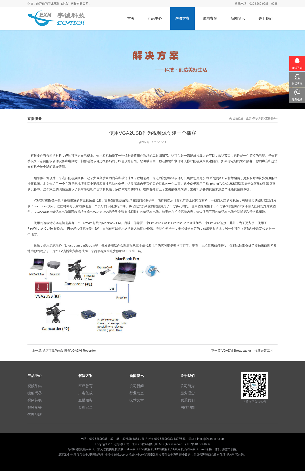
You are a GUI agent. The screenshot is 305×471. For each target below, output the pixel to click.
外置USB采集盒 (151, 454)
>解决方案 (257, 118)
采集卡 (246, 183)
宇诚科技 (74, 449)
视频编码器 (96, 454)
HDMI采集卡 (162, 449)
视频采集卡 (87, 449)
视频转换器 (111, 454)
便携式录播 (228, 449)
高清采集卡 (191, 449)
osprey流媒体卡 (130, 454)
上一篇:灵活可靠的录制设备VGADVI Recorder (64, 350)
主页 (248, 118)
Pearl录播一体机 (210, 449)
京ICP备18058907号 (197, 444)
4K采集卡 (177, 449)
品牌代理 (199, 454)
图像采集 (54, 200)
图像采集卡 (81, 454)
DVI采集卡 (146, 449)
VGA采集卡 (130, 449)
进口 (208, 454)
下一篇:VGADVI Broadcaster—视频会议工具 (242, 350)
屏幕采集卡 (65, 454)
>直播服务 (270, 118)
